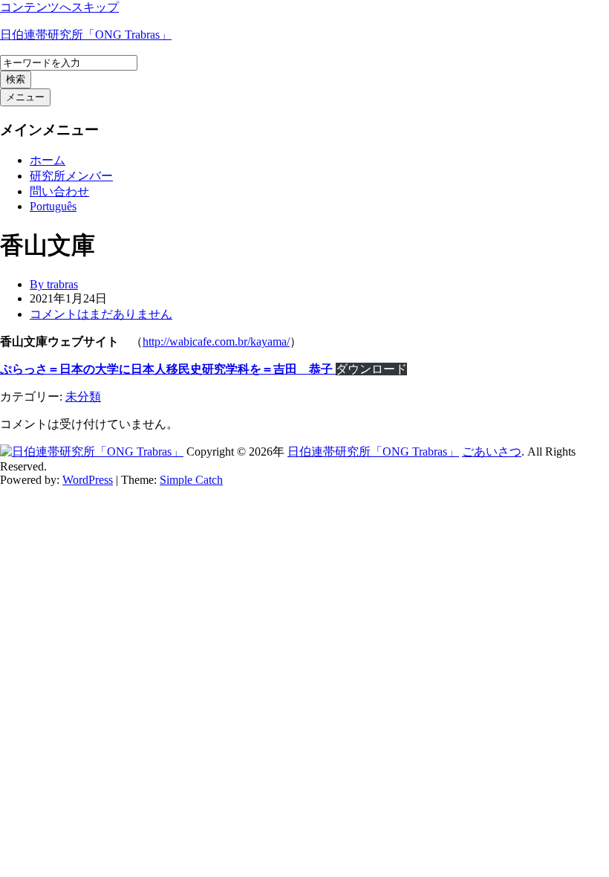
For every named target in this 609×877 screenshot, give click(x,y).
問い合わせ (59, 191)
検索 (15, 79)
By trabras (54, 284)
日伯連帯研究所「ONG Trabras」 (86, 34)
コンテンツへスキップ (59, 7)
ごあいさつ (491, 451)
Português (53, 206)
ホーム (47, 160)
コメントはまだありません (101, 314)
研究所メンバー (71, 175)
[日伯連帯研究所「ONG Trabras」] (91, 451)
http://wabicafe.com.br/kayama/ (216, 341)
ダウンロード (371, 369)
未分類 (83, 396)
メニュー (25, 97)
